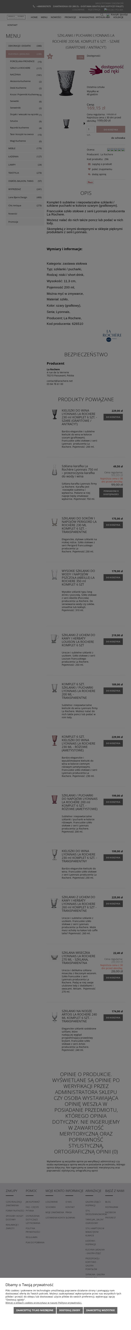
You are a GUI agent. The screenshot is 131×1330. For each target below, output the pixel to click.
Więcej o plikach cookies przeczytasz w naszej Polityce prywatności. (43, 1302)
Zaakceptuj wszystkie (100, 1310)
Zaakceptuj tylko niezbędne (34, 1310)
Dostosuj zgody (69, 1310)
